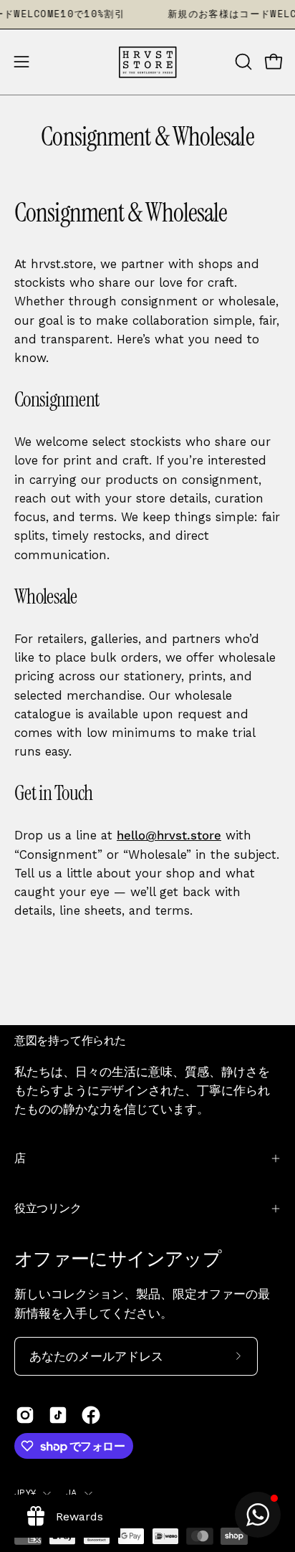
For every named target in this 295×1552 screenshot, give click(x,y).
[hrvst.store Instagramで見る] (25, 1415)
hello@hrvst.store (169, 835)
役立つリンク (48, 1208)
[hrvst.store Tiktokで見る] (58, 1415)
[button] (242, 62)
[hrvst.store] (147, 62)
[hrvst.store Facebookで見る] (91, 1415)
